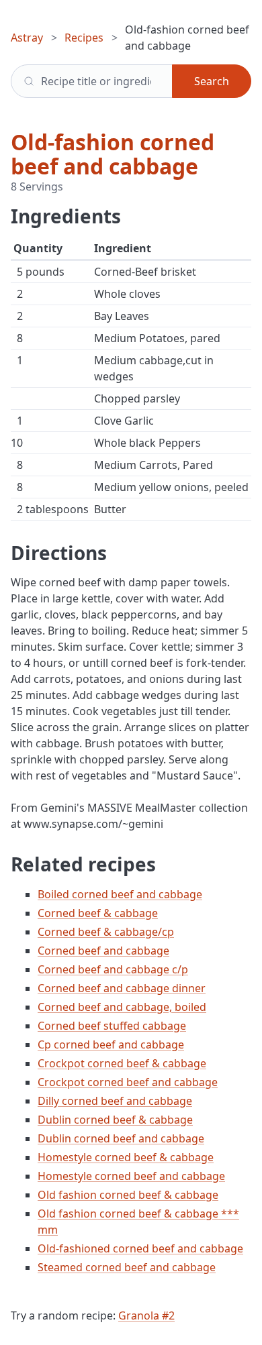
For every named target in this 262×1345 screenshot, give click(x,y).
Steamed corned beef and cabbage (127, 1267)
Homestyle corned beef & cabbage (126, 1157)
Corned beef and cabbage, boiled (122, 1007)
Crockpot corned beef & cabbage (122, 1063)
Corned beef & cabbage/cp (106, 931)
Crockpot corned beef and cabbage (128, 1082)
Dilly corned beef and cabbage (115, 1100)
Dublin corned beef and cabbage (121, 1138)
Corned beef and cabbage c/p (113, 969)
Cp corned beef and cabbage (111, 1044)
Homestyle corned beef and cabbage (131, 1176)
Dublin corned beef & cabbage (115, 1119)
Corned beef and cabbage (103, 950)
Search (211, 81)
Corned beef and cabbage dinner (122, 988)
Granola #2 (146, 1315)
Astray (27, 37)
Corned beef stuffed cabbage (112, 1025)
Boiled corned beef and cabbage (120, 894)
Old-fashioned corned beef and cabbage (140, 1248)
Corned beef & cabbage (98, 913)
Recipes (83, 37)
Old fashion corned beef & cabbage (128, 1194)
